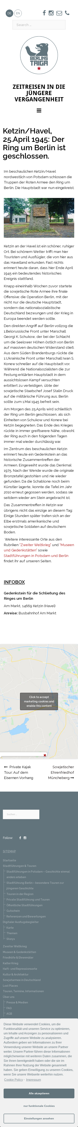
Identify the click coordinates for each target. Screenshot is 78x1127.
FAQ (9, 1008)
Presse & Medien (17, 1002)
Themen (11, 933)
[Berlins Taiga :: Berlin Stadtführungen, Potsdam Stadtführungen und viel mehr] (39, 55)
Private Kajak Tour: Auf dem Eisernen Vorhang (18, 772)
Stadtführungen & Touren (19, 865)
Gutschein (13, 910)
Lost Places (10, 985)
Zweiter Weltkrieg (15, 946)
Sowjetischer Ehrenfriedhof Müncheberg (61, 772)
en (18, 13)
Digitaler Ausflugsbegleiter (21, 922)
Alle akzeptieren (39, 1093)
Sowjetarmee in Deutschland (22, 980)
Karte (10, 927)
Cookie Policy (13, 1079)
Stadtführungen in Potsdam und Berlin (36, 556)
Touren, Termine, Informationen (23, 991)
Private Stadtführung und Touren (28, 899)
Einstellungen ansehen (39, 1118)
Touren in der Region (19, 894)
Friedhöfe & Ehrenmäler (18, 957)
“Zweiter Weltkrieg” (35, 545)
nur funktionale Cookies (39, 1105)
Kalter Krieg (10, 963)
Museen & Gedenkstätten (19, 952)
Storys (10, 938)
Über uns (8, 996)
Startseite (9, 860)
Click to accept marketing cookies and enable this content (39, 701)
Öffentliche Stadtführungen (24, 905)
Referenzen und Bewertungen (26, 916)
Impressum (33, 1079)
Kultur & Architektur (15, 974)
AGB (9, 1013)
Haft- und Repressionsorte (20, 968)
